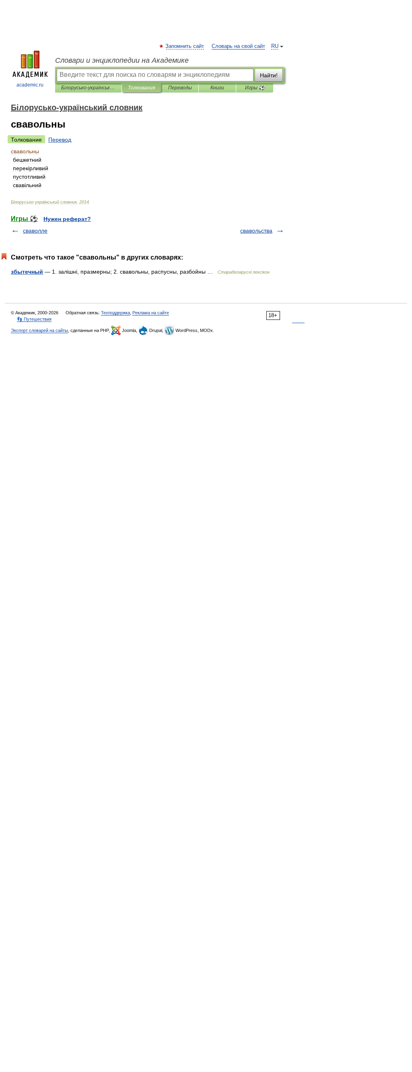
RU (274, 46)
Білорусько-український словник (88, 88)
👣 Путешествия (34, 319)
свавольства (256, 230)
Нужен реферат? (67, 219)
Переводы (180, 88)
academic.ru (29, 85)
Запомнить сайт (185, 46)
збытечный (27, 271)
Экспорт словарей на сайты (39, 330)
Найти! (269, 75)
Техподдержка (115, 312)
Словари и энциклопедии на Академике (122, 60)
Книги (217, 88)
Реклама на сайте (150, 312)
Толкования (141, 88)
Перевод (59, 139)
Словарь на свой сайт (238, 46)
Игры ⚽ (255, 88)
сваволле (35, 230)
